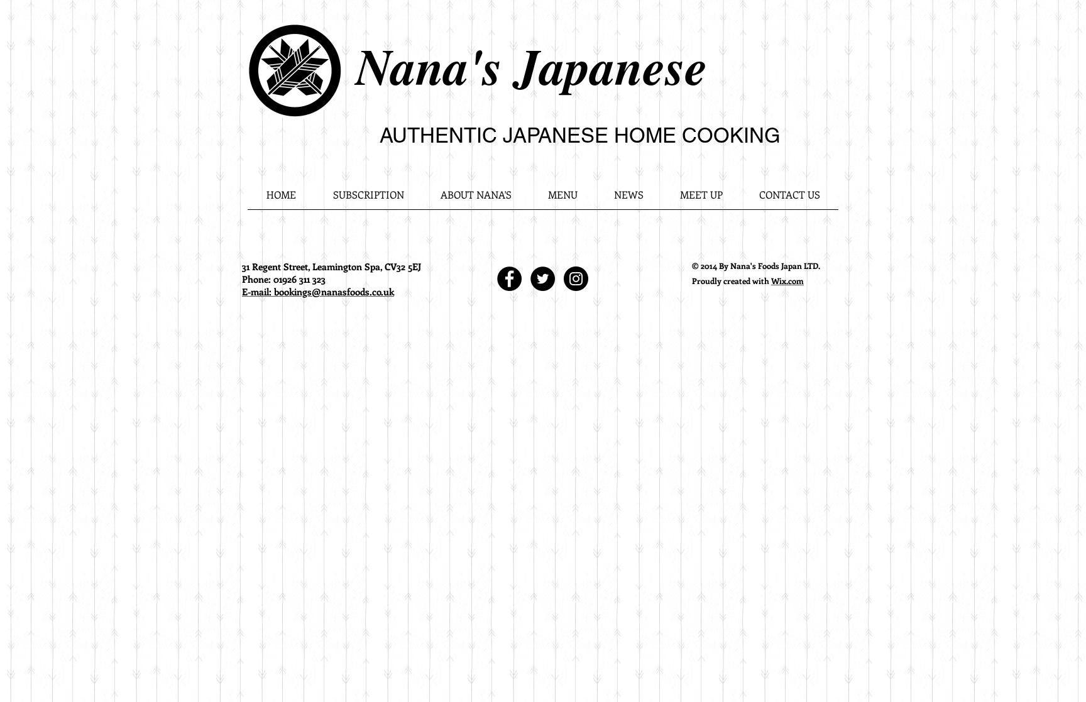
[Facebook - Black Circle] (509, 278)
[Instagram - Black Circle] (576, 278)
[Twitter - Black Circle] (542, 278)
